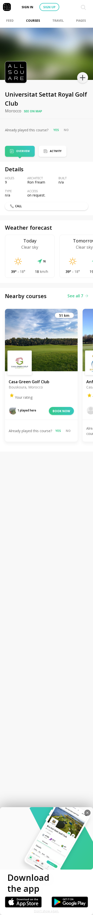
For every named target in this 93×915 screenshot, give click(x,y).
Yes (56, 130)
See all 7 (75, 296)
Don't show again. (46, 911)
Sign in (27, 7)
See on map (33, 111)
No (66, 130)
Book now (61, 411)
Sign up (49, 7)
